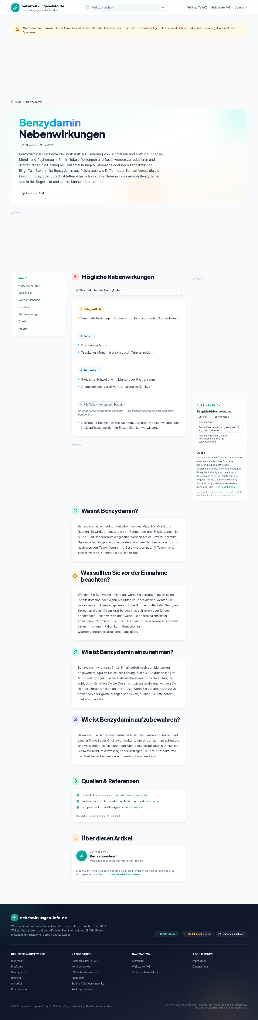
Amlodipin (17, 983)
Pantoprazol (18, 972)
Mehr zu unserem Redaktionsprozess (119, 874)
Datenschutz (200, 966)
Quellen (23, 321)
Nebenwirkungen (29, 285)
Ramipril (16, 977)
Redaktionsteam (103, 856)
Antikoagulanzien (82, 989)
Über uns (241, 7)
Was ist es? (25, 292)
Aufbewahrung (28, 314)
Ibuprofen (17, 960)
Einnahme (24, 307)
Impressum (199, 960)
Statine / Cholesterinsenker (88, 983)
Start (18, 101)
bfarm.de (153, 801)
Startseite (138, 960)
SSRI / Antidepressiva (85, 972)
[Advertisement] (129, 68)
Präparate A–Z (220, 7)
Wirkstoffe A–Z (197, 7)
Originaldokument (226, 487)
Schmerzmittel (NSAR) (85, 960)
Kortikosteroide (81, 966)
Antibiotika (78, 977)
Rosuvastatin (19, 989)
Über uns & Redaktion (145, 972)
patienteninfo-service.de (131, 795)
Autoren (23, 328)
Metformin (17, 966)
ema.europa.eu (134, 807)
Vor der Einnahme (30, 299)
